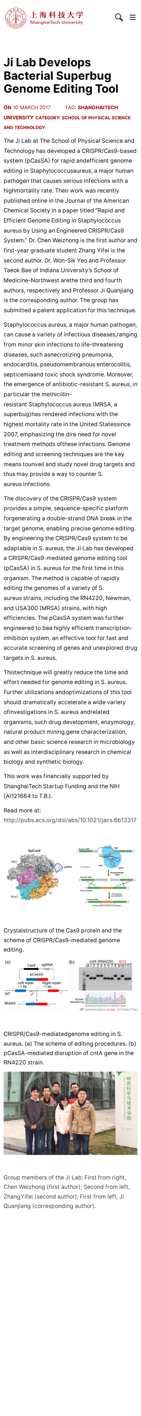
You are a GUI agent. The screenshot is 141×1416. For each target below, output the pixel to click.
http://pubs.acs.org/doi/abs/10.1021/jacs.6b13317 (70, 820)
